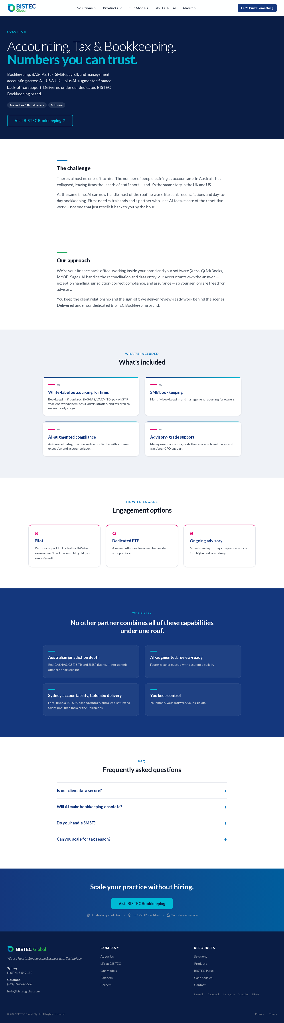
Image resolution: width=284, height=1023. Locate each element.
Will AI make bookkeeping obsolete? (142, 806)
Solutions (85, 8)
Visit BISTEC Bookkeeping (142, 903)
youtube (243, 994)
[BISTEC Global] (21, 8)
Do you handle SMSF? (142, 823)
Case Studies (203, 978)
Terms (273, 1014)
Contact (200, 985)
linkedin (199, 994)
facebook (213, 994)
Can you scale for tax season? (142, 839)
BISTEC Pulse (165, 8)
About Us (107, 956)
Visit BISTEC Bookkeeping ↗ (40, 120)
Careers (106, 985)
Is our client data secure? (142, 790)
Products (110, 8)
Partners (107, 978)
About (187, 8)
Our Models (138, 8)
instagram (229, 994)
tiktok (255, 994)
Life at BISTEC (111, 963)
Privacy (259, 1014)
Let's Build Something (257, 8)
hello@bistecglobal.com (23, 991)
